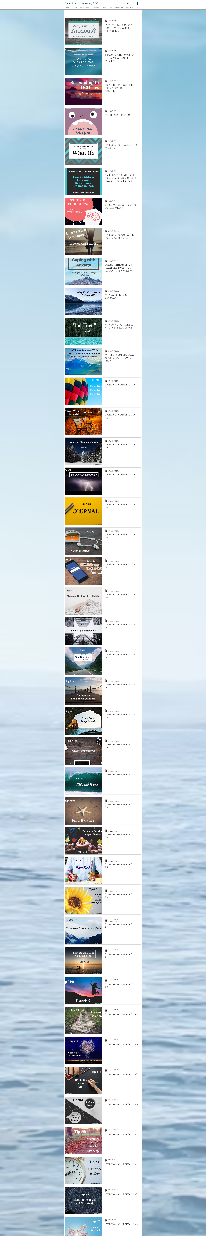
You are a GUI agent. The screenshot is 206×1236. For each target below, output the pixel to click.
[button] (139, 10)
